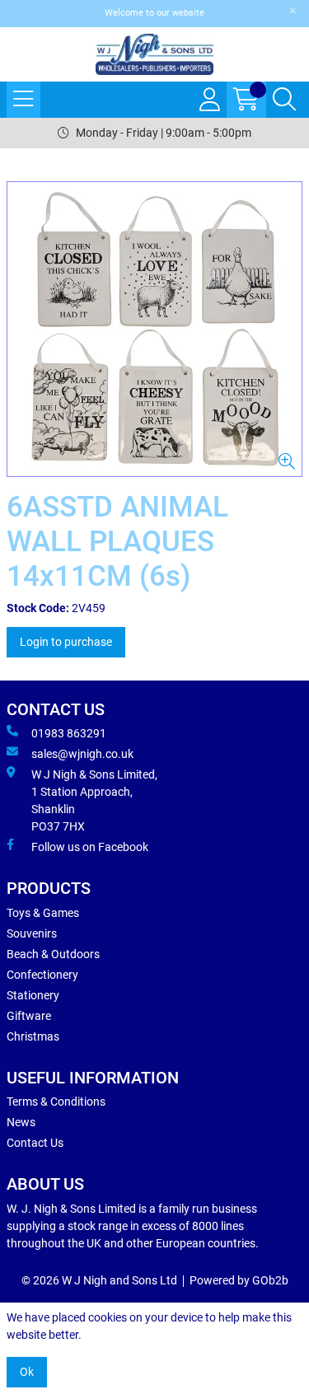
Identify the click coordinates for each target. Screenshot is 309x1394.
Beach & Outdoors (53, 954)
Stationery (33, 995)
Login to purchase (66, 641)
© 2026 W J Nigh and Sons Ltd (99, 1280)
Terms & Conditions (56, 1101)
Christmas (33, 1036)
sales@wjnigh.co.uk (82, 753)
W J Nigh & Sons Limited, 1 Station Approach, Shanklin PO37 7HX (94, 800)
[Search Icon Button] (284, 100)
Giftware (29, 1015)
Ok (27, 1371)
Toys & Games (43, 912)
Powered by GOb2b (239, 1280)
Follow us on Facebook (89, 847)
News (21, 1122)
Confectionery (42, 974)
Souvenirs (32, 933)
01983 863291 (68, 733)
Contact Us (35, 1142)
